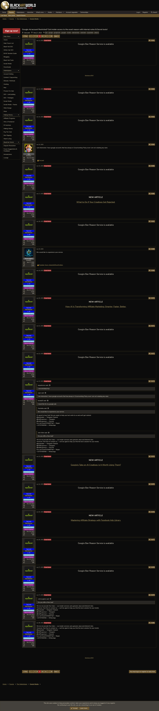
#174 (152, 456)
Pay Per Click (8, 132)
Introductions (8, 154)
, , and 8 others (51, 265)
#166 (152, 193)
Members (59, 12)
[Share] (149, 40)
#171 (152, 326)
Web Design (8, 108)
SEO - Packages (9, 98)
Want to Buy (8, 139)
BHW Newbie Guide (10, 53)
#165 (152, 166)
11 (45, 36)
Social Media (8, 64)
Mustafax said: (42, 408)
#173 (152, 381)
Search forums (21, 15)
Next (55, 36)
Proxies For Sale (9, 91)
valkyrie (96, 33)
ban (46, 33)
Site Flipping (7, 135)
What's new (40, 12)
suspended (90, 33)
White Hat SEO (8, 50)
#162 (152, 89)
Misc (5, 88)
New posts (11, 15)
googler (63, 33)
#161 (152, 40)
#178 (152, 567)
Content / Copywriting (10, 77)
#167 (152, 221)
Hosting (6, 84)
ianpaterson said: (43, 385)
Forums (11, 12)
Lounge (6, 158)
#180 (152, 623)
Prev (25, 36)
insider (69, 33)
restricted (83, 33)
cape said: (41, 393)
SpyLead (27, 33)
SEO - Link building (9, 94)
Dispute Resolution (10, 146)
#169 (152, 270)
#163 (152, 117)
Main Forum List (9, 43)
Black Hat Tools (9, 60)
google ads (57, 33)
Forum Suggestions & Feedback (10, 150)
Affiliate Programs (9, 118)
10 (42, 36)
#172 (152, 353)
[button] (45, 12)
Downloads (7, 67)
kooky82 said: (42, 401)
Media (50, 12)
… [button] (32, 36)
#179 (152, 595)
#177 (152, 539)
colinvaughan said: (43, 599)
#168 (152, 249)
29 (51, 36)
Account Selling (8, 74)
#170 (152, 298)
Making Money (8, 128)
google (51, 33)
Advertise (30, 12)
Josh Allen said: (42, 433)
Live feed (4, 15)
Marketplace (20, 12)
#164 (152, 144)
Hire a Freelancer (9, 122)
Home (4, 12)
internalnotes (75, 33)
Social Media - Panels (10, 105)
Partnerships (84, 12)
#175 (152, 484)
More (5, 111)
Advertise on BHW (89, 75)
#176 (152, 512)
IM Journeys (7, 125)
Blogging (6, 57)
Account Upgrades (72, 12)
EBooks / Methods (9, 81)
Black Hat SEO (8, 47)
